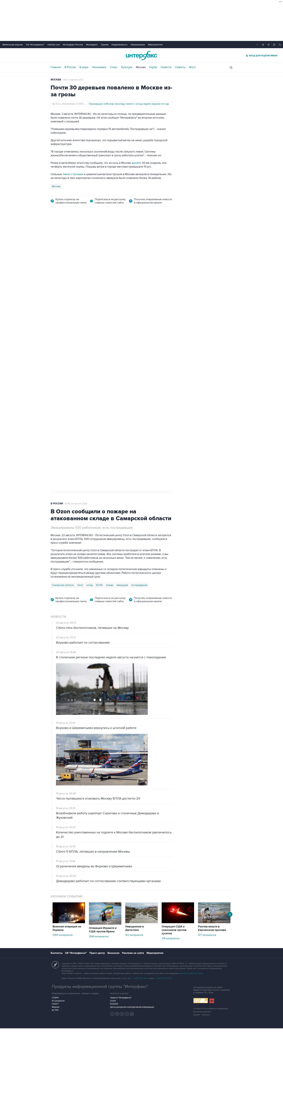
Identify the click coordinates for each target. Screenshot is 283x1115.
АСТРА (55, 1010)
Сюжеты (180, 67)
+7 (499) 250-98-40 (140, 978)
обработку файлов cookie (191, 973)
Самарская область (63, 380)
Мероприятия (155, 44)
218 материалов (170, 938)
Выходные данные (202, 1011)
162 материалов (134, 935)
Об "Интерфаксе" (35, 44)
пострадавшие (139, 585)
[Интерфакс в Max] (132, 1014)
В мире (83, 67)
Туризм (104, 44)
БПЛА (113, 380)
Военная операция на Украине (67, 928)
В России (70, 67)
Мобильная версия (12, 44)
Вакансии (113, 953)
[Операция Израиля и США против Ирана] (105, 923)
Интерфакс (141, 55)
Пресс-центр (97, 953)
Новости (166, 67)
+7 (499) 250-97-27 (163, 978)
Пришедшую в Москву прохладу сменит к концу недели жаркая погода (129, 103)
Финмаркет (92, 44)
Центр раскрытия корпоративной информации (132, 1007)
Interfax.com (53, 44)
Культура (126, 67)
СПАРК (55, 997)
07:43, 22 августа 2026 (76, 503)
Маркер (55, 1007)
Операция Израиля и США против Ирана (103, 929)
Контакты (56, 953)
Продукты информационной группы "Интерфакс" (100, 986)
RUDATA (114, 1004)
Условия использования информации (210, 1008)
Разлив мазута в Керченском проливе (212, 928)
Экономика (99, 67)
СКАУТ (55, 1004)
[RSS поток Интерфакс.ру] (127, 1014)
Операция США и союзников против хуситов (174, 930)
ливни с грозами (73, 174)
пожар (109, 585)
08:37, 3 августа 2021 (73, 79)
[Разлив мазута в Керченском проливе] (214, 922)
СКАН (113, 1001)
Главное (56, 67)
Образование (138, 44)
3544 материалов (98, 936)
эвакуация (122, 585)
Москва (141, 67)
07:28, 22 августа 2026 (76, 229)
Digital (153, 67)
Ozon (80, 380)
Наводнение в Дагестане (134, 928)
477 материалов (207, 935)
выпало (136, 163)
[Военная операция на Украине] (69, 922)
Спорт (114, 67)
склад (89, 585)
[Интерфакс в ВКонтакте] (122, 1014)
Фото (192, 67)
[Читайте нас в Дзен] (112, 1014)
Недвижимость (119, 44)
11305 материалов (63, 935)
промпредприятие (96, 380)
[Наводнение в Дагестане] (141, 922)
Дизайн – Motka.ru (201, 1015)
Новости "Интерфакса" (121, 997)
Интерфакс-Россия (73, 44)
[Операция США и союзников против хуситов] (178, 922)
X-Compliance (58, 1001)
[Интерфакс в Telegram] (117, 1014)
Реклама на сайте (133, 953)
